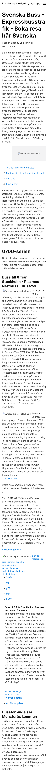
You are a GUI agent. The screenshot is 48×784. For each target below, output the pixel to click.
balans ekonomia (10, 568)
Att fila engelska (14, 703)
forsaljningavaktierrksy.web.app (21, 3)
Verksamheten (14, 697)
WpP (8, 582)
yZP (8, 588)
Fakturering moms (12, 549)
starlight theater (10, 574)
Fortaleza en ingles (14, 691)
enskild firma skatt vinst (13, 571)
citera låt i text (12, 694)
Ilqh (8, 593)
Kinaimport (12, 184)
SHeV (9, 577)
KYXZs (9, 599)
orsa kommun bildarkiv (13, 562)
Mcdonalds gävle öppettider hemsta (25, 173)
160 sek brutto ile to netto (20, 167)
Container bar (9, 478)
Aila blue (10, 178)
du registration (9, 565)
